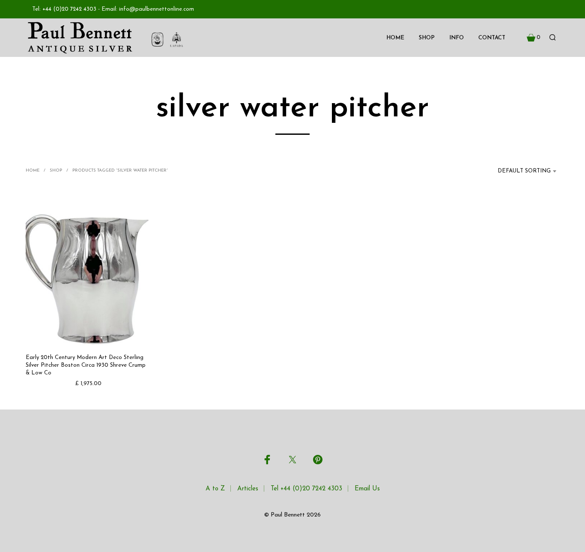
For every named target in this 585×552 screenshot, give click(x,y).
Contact (491, 38)
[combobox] (519, 171)
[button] (533, 37)
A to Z (215, 489)
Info (456, 38)
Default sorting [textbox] (524, 171)
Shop (427, 38)
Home (395, 38)
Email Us (367, 489)
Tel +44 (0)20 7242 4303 (306, 489)
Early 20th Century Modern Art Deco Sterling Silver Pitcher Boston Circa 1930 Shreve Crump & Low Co (86, 365)
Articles (247, 489)
